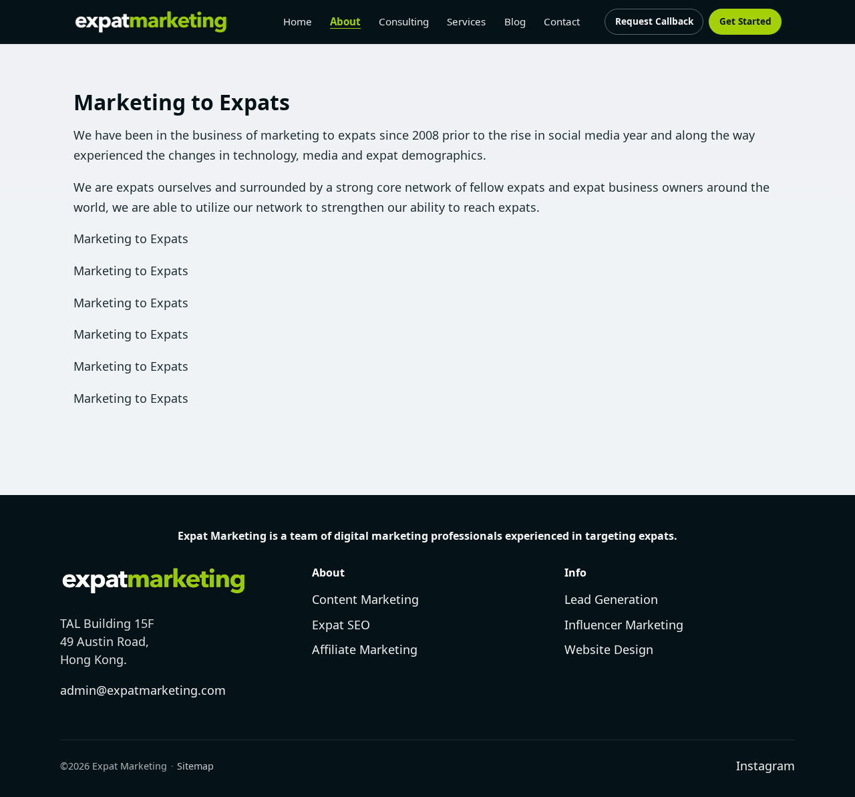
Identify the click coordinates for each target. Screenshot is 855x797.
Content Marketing (365, 599)
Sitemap (195, 766)
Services (466, 21)
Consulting (404, 21)
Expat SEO (341, 625)
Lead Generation (611, 599)
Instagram (765, 766)
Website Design (608, 649)
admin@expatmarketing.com (143, 690)
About (345, 21)
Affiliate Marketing (364, 649)
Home (297, 21)
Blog (515, 21)
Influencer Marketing (623, 625)
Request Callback (654, 21)
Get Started (745, 21)
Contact (562, 21)
